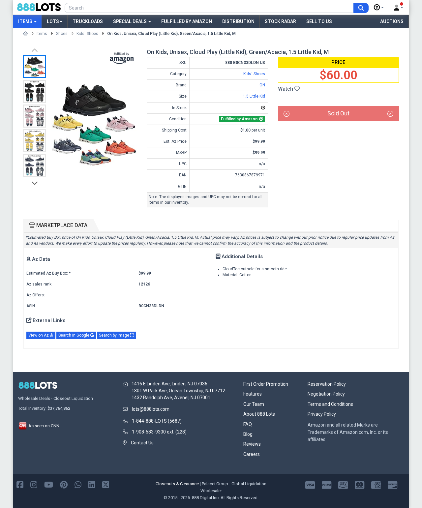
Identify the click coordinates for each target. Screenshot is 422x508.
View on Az (39, 335)
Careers (251, 454)
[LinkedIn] (91, 484)
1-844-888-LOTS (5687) (157, 421)
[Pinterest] (64, 484)
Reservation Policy (327, 384)
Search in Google (74, 335)
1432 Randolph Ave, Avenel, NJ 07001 (171, 397)
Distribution (238, 21)
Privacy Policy (322, 414)
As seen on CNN (43, 425)
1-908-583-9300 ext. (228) (159, 431)
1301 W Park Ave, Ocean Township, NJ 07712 (178, 390)
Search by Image (114, 335)
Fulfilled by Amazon (186, 21)
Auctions (392, 21)
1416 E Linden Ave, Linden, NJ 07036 (169, 383)
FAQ (247, 424)
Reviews (252, 444)
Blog (248, 434)
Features (252, 394)
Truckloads (88, 21)
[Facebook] (19, 484)
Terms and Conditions (330, 404)
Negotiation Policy (326, 394)
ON (262, 85)
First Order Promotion (265, 384)
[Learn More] (379, 8)
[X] (105, 484)
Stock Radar (280, 21)
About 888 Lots (259, 414)
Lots (53, 21)
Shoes (62, 33)
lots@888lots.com (150, 409)
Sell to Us (319, 21)
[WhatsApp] (78, 484)
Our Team (253, 404)
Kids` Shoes (87, 33)
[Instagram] (33, 484)
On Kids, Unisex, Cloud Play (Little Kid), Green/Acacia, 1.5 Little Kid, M (171, 33)
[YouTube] (48, 484)
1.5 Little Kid (254, 96)
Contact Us (142, 442)
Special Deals (130, 21)
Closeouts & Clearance (177, 483)
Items (25, 21)
